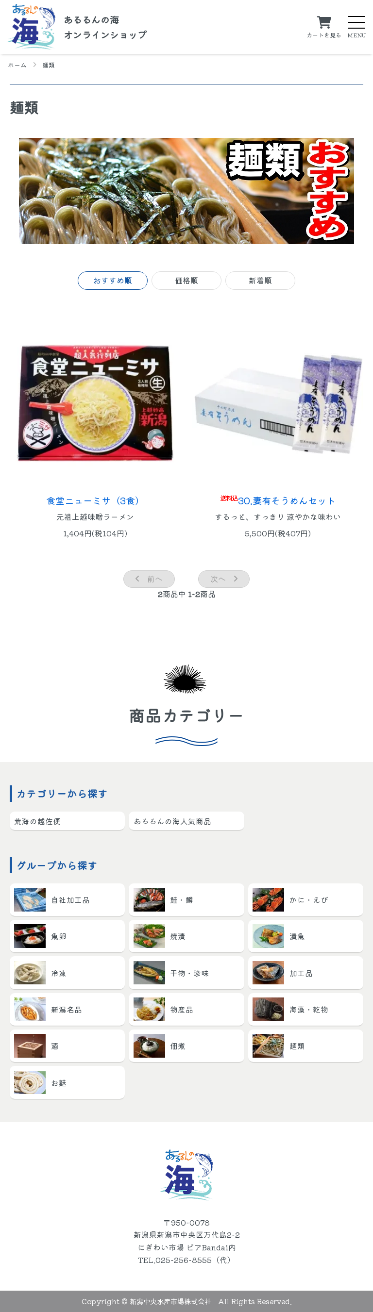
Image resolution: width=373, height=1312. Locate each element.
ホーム (17, 65)
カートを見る (323, 34)
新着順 (260, 280)
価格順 (186, 280)
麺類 (48, 65)
